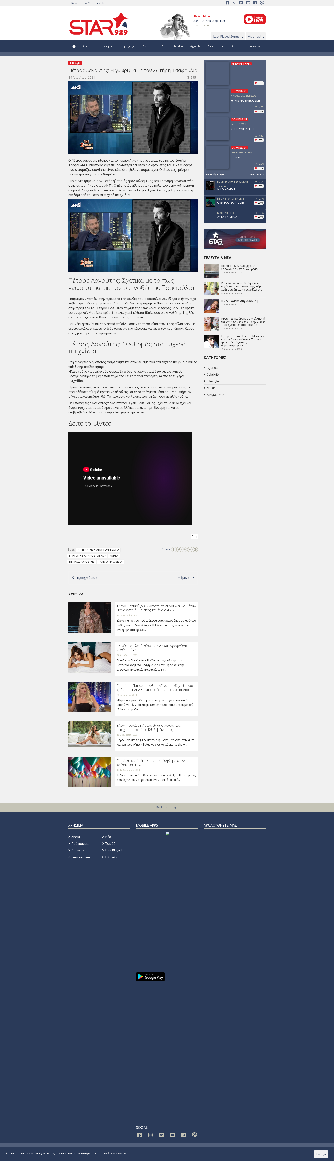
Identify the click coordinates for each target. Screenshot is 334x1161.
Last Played (102, 3)
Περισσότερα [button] (117, 1153)
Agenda (195, 46)
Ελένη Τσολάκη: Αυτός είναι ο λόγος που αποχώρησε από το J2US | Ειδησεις (149, 727)
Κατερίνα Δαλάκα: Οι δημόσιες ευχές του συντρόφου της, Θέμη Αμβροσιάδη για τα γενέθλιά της (241, 286)
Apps (235, 46)
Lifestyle (75, 63)
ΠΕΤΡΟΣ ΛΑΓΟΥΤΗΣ (82, 561)
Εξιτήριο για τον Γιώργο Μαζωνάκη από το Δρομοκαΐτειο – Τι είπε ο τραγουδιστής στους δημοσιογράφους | (243, 340)
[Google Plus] (184, 549)
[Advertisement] (235, 429)
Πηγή (194, 536)
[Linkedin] (190, 549)
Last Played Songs (226, 36)
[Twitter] (179, 549)
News (74, 3)
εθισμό (106, 174)
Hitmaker (177, 46)
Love (260, 83)
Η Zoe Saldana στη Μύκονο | (239, 301)
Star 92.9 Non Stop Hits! (209, 21)
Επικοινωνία (254, 46)
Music (211, 388)
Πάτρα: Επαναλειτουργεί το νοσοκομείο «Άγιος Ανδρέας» (239, 267)
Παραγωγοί (128, 46)
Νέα (145, 46)
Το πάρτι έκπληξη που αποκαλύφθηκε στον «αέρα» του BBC (151, 762)
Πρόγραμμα (105, 46)
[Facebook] (173, 549)
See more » (256, 174)
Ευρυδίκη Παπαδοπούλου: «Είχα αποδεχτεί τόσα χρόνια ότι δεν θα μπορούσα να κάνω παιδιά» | (155, 687)
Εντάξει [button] (321, 1154)
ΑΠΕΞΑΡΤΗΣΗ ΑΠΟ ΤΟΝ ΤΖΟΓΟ (98, 549)
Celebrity (213, 374)
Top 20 (159, 46)
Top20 (86, 3)
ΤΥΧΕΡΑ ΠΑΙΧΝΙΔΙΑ (110, 561)
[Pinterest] (195, 549)
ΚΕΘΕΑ (113, 555)
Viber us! (254, 36)
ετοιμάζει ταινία (88, 170)
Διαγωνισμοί (216, 46)
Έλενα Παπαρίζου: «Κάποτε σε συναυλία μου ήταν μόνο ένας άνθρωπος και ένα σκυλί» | (156, 608)
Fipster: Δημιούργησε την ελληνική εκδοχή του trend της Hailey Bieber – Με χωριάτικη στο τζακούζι (243, 322)
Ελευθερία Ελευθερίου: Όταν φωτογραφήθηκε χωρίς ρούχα (152, 647)
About (87, 46)
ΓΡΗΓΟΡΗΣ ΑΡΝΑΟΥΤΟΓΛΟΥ (87, 555)
